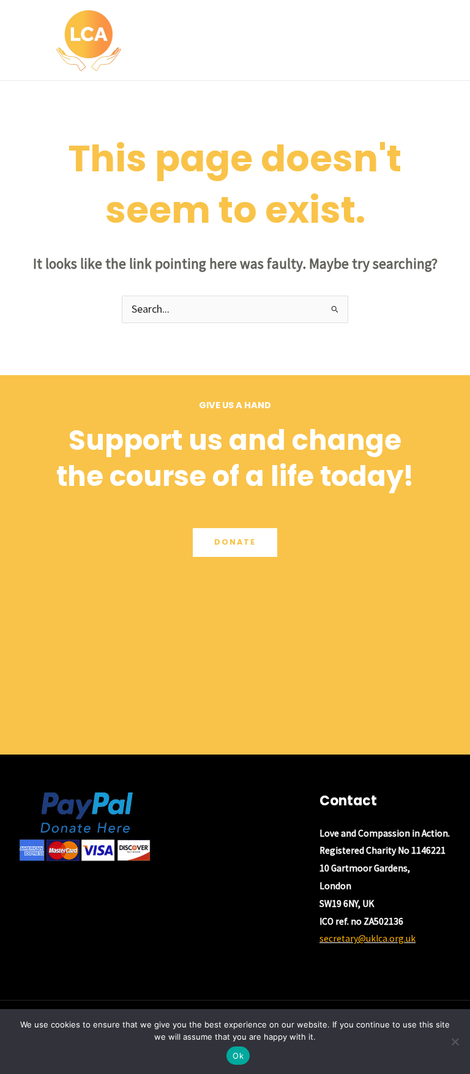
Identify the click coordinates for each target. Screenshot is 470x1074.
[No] (455, 1041)
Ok (238, 1056)
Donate (235, 542)
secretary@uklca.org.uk (367, 938)
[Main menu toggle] (444, 40)
